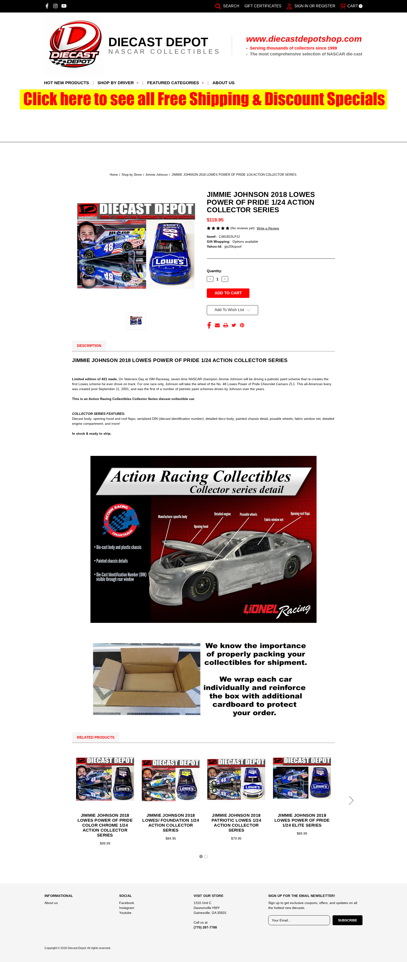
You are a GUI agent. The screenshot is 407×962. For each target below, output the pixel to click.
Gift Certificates (262, 6)
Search (230, 6)
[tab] (201, 856)
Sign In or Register (314, 6)
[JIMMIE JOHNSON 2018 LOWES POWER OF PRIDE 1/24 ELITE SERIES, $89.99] (302, 780)
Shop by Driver (116, 82)
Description (89, 346)
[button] (204, 99)
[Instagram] (55, 6)
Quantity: (214, 271)
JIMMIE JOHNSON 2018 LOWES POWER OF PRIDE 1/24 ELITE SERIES (302, 820)
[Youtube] (63, 6)
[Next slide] (350, 800)
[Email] (217, 325)
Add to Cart (170, 780)
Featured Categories (173, 82)
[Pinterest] (242, 325)
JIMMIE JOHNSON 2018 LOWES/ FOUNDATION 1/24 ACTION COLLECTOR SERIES (170, 823)
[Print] (225, 325)
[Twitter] (234, 325)
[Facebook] (47, 6)
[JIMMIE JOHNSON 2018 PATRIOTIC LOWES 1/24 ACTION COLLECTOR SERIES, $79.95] (236, 780)
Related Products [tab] (95, 737)
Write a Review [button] (268, 228)
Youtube (125, 913)
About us (223, 82)
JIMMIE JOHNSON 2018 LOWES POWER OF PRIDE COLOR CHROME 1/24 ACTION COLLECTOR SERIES (105, 825)
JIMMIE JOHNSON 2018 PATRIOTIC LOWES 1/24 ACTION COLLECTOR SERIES (236, 823)
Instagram (126, 908)
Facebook (126, 903)
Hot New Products (66, 82)
